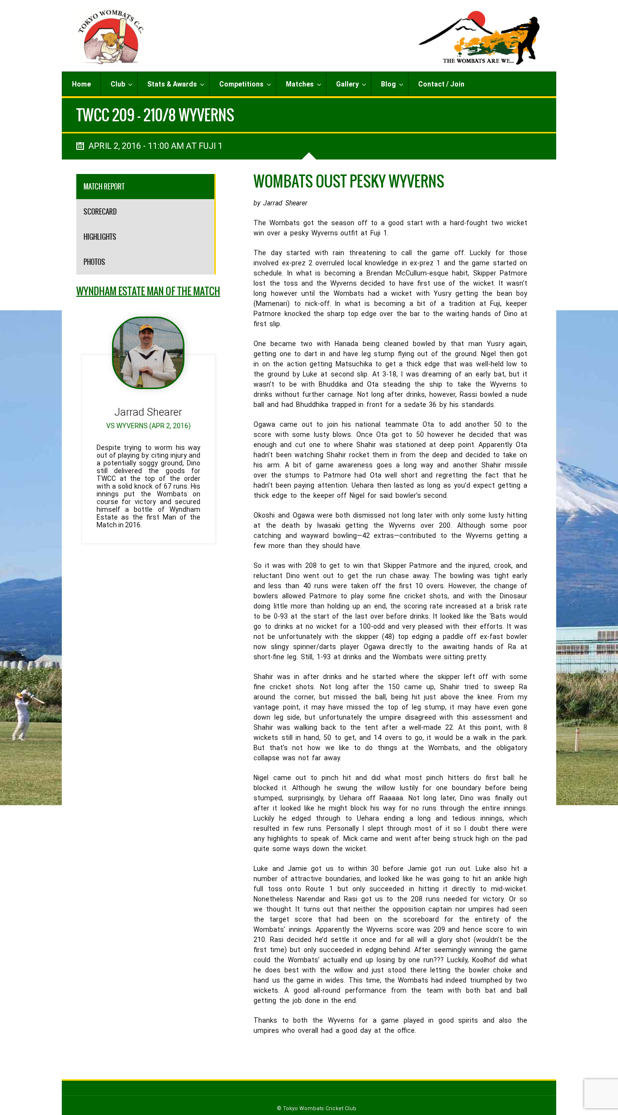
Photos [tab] (94, 262)
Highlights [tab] (100, 237)
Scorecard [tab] (100, 211)
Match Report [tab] (104, 186)
